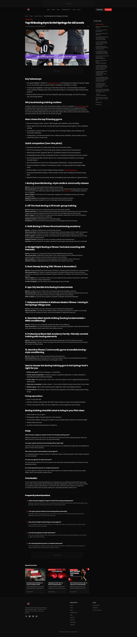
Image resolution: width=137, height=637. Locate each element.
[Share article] (88, 26)
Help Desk (108, 9)
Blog (74, 9)
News (53, 9)
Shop (58, 9)
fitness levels (67, 191)
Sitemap (72, 624)
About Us (72, 617)
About (78, 9)
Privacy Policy (96, 605)
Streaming (99, 9)
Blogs (31, 16)
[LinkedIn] (33, 616)
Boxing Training (38, 16)
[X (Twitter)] (26, 616)
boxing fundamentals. (70, 170)
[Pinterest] (36, 616)
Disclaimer (95, 607)
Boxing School (73, 612)
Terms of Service (97, 610)
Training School (65, 9)
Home (48, 9)
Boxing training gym (53, 83)
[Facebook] (30, 616)
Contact (72, 620)
